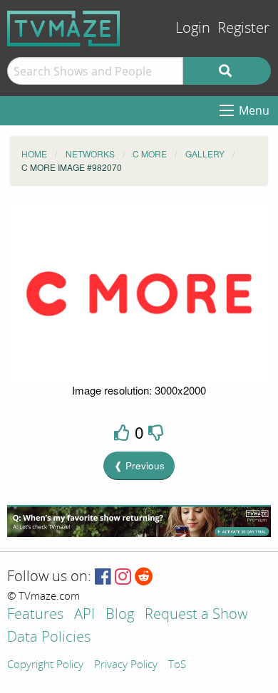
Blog (119, 615)
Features (35, 615)
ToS (177, 665)
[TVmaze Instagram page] (123, 577)
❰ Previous (139, 465)
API (84, 615)
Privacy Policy (126, 665)
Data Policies (49, 637)
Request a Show (196, 615)
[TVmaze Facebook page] (103, 577)
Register (243, 28)
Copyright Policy (45, 665)
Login (192, 28)
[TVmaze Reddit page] (144, 577)
